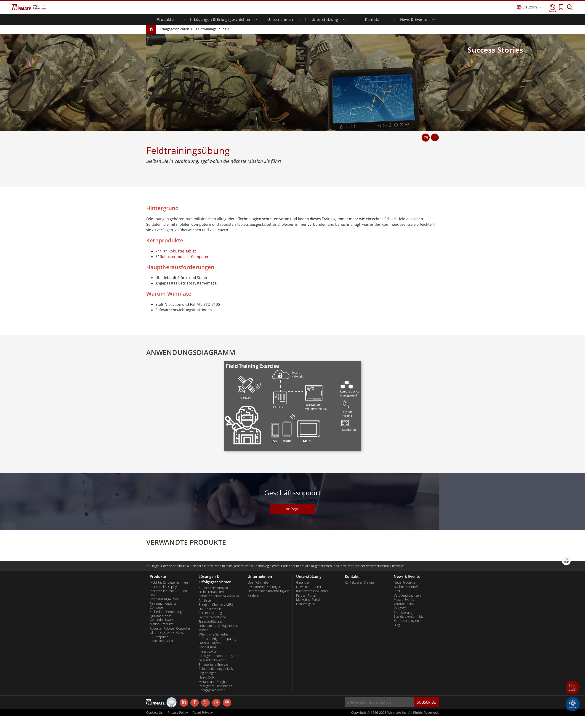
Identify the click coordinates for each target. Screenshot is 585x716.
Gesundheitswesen (212, 660)
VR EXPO (400, 608)
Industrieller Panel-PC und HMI (168, 593)
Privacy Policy (178, 712)
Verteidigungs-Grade (164, 599)
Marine (203, 630)
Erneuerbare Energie (213, 664)
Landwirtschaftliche (212, 617)
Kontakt (372, 19)
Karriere (253, 595)
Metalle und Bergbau (213, 682)
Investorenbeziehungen (264, 587)
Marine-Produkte (162, 624)
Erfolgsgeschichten (174, 29)
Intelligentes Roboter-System (219, 656)
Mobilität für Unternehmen (169, 582)
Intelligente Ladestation (215, 686)
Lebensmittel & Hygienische (219, 626)
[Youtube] (227, 702)
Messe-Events (404, 600)
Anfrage (292, 508)
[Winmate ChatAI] (573, 703)
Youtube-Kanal (404, 604)
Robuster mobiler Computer (184, 256)
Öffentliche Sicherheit (214, 634)
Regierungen (207, 673)
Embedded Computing (166, 612)
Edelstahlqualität (161, 641)
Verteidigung (207, 647)
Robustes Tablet (182, 251)
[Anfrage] (425, 137)
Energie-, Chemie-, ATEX (216, 605)
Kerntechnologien (406, 621)
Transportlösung (210, 621)
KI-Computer (159, 637)
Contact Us (154, 712)
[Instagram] (216, 703)
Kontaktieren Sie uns (360, 582)
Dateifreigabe (305, 604)
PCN (397, 591)
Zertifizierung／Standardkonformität (408, 615)
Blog (397, 625)
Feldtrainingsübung (211, 29)
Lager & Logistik (210, 643)
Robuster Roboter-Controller (170, 628)
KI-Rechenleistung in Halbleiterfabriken (213, 590)
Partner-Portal (306, 595)
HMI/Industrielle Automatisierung (210, 611)
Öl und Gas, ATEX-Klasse (167, 633)
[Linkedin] (184, 702)
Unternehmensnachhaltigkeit (268, 591)
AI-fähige (205, 600)
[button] (573, 688)
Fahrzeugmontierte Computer (163, 605)
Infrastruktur (207, 651)
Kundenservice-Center (312, 591)
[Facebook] (194, 702)
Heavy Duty (207, 677)
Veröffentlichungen (407, 595)
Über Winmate (257, 582)
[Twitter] (205, 702)
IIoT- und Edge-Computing (217, 639)
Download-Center (308, 587)
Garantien (303, 582)
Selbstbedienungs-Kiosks (216, 669)
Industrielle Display (163, 587)
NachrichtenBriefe (407, 587)
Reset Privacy (203, 712)
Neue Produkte (404, 582)
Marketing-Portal (308, 600)
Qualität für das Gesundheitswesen (163, 618)
